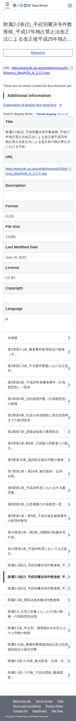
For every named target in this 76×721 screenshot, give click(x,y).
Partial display (46, 114)
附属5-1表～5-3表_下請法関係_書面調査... (35, 675)
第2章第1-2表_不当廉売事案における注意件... (38, 368)
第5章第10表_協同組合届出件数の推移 (36, 459)
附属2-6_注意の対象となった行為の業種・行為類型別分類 (35, 614)
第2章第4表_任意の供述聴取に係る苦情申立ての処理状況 (38, 418)
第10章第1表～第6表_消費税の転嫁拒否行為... (36, 535)
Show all (62, 114)
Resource (38, 52)
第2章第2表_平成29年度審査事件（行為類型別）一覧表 (36, 385)
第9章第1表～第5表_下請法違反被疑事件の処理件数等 (37, 518)
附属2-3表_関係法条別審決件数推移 (34, 600)
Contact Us (20, 710)
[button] (70, 5)
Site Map (57, 710)
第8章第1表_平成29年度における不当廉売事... (36, 490)
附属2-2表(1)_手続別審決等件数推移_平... (38, 565)
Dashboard (39, 710)
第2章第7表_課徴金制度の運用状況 (33, 431)
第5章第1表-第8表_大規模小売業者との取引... (38, 446)
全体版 (12, 338)
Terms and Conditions (27, 706)
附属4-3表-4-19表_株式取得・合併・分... (37, 661)
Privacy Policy (54, 706)
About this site (22, 701)
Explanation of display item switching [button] (29, 105)
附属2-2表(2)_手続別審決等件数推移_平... (38, 577)
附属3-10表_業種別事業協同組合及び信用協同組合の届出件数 (38, 647)
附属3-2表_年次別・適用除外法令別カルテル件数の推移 (37, 630)
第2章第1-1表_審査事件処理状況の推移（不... (36, 352)
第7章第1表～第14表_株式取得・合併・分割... (36, 474)
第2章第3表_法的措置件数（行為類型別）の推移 (38, 401)
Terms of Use (44, 701)
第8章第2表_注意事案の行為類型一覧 (35, 504)
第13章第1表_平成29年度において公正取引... (37, 551)
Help (60, 701)
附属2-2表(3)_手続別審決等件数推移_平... (38, 588)
